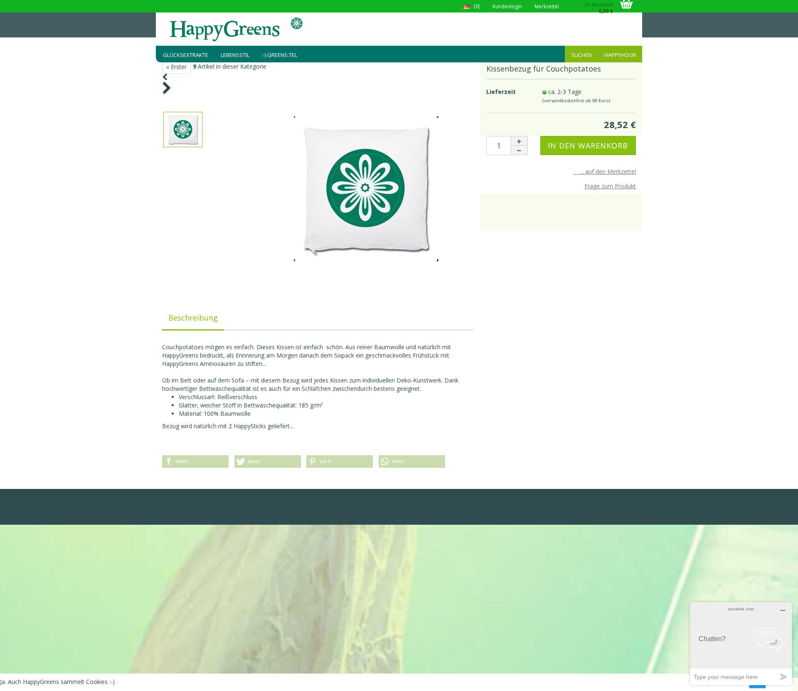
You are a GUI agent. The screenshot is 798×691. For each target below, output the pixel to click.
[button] (195, 461)
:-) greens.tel (279, 55)
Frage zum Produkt (610, 186)
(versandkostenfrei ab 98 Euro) (576, 100)
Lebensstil (235, 55)
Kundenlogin (507, 6)
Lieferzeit (501, 92)
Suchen (581, 55)
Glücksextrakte (185, 55)
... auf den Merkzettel (604, 171)
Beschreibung (193, 318)
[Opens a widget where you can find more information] (741, 643)
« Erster (176, 67)
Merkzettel (546, 6)
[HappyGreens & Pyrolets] (237, 29)
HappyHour (620, 55)
